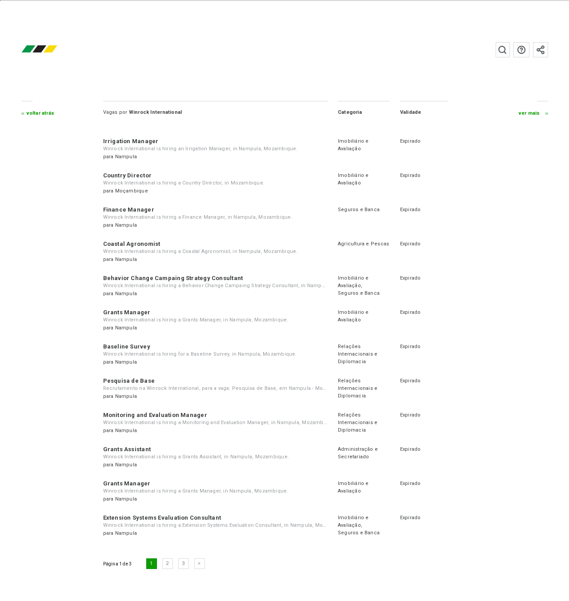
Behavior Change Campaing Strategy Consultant (173, 278)
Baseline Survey (126, 346)
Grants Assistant (127, 449)
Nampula (126, 157)
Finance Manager (128, 209)
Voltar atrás (41, 113)
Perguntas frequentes (521, 49)
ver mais (529, 113)
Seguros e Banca (359, 209)
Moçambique (131, 191)
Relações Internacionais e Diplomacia (358, 354)
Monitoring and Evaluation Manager (155, 415)
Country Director (127, 175)
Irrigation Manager (131, 141)
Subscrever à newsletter (540, 49)
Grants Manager (127, 312)
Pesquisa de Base (129, 380)
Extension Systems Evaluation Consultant (162, 517)
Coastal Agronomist (131, 243)
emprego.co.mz (52, 49)
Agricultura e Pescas (363, 244)
